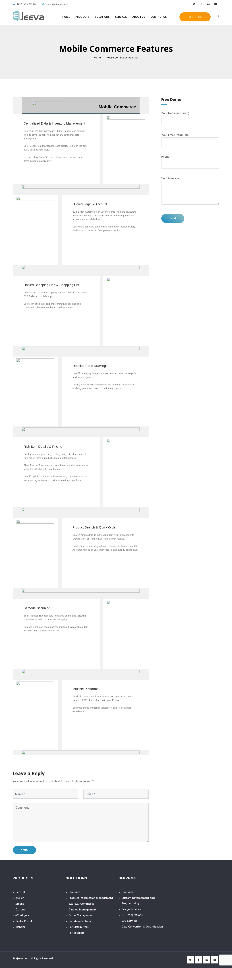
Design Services (131, 909)
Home (66, 17)
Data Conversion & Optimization (142, 926)
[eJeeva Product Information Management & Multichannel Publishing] (28, 16)
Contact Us (159, 17)
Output (20, 909)
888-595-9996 (26, 4)
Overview (75, 892)
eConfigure (22, 915)
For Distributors (78, 927)
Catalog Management (82, 909)
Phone (165, 156)
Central (20, 892)
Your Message (170, 178)
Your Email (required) (175, 135)
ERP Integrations (131, 915)
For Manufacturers (80, 921)
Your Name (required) (175, 113)
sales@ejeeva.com (57, 4)
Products (82, 17)
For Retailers (76, 933)
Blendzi (20, 927)
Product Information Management (91, 898)
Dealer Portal (23, 921)
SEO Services (129, 921)
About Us (138, 17)
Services (121, 17)
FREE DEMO (195, 17)
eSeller (19, 898)
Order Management (81, 915)
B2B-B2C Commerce (81, 904)
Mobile (19, 904)
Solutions (102, 17)
